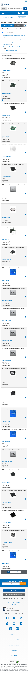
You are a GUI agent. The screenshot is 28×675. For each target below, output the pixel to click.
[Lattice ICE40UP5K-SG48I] (25, 214)
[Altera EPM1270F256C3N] (25, 438)
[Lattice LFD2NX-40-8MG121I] (25, 68)
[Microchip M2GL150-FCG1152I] (25, 235)
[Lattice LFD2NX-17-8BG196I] (25, 90)
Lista (5, 32)
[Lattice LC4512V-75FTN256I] (25, 152)
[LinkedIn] (21, 623)
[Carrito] (24, 13)
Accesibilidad (14, 650)
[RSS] (7, 623)
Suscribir (23, 583)
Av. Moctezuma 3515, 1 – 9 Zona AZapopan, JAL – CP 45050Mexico (14, 603)
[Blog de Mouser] (17, 628)
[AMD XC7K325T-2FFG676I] (25, 317)
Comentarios (15, 634)
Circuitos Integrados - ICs (9, 17)
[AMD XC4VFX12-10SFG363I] (25, 296)
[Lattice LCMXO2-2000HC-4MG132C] (25, 397)
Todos (3, 8)
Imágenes (11, 32)
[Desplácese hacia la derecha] (26, 25)
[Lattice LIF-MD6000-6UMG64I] (25, 539)
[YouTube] (14, 623)
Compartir (22, 17)
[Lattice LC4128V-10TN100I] (25, 499)
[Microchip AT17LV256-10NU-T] (25, 256)
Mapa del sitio (14, 655)
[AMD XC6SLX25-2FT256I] (25, 357)
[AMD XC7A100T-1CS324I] (25, 193)
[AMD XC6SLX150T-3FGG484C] (25, 337)
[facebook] (7, 618)
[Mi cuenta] (19, 13)
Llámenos (14, 590)
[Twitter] (21, 618)
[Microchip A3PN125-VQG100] (25, 112)
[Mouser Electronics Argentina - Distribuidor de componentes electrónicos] (14, 4)
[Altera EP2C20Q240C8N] (25, 559)
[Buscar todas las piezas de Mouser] (25, 8)
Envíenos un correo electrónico (14, 594)
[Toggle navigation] (3, 13)
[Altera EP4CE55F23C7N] (25, 417)
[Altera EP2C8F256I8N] (25, 276)
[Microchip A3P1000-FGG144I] (25, 132)
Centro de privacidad (14, 640)
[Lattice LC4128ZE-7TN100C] (25, 173)
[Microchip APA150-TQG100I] (25, 478)
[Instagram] (14, 618)
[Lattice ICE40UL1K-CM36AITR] (25, 377)
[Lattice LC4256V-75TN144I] (25, 519)
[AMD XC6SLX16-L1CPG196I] (25, 458)
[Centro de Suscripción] (10, 628)
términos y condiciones (14, 645)
